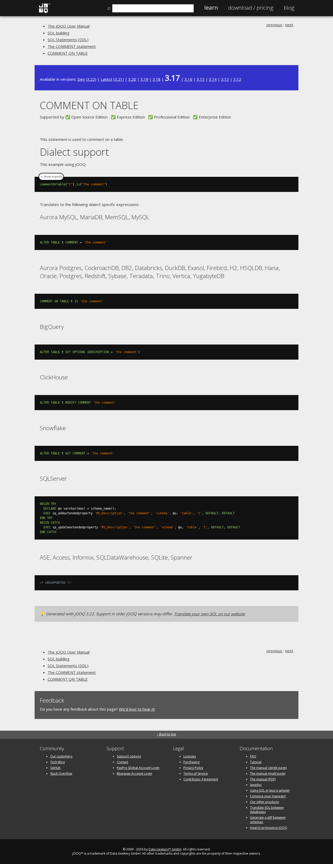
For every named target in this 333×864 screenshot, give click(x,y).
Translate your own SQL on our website (209, 613)
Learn (211, 7)
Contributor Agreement (200, 779)
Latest (106, 79)
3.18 (157, 79)
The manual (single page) (268, 768)
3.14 (213, 79)
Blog (289, 7)
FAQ (253, 756)
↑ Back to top (166, 734)
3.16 (188, 79)
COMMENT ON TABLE (68, 53)
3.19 (144, 79)
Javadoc (256, 784)
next (289, 24)
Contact (122, 762)
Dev (81, 79)
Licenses (189, 756)
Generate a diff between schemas (268, 819)
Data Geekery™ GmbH (165, 849)
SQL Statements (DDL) (68, 39)
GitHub (55, 768)
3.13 (225, 79)
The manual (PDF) (263, 779)
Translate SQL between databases (267, 809)
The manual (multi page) (267, 773)
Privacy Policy (193, 768)
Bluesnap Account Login (134, 773)
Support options (129, 756)
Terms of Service (195, 773)
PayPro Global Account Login (138, 768)
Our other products (264, 802)
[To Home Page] (44, 12)
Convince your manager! (268, 796)
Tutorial (255, 762)
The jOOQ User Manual (68, 26)
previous (274, 24)
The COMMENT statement (72, 46)
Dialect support (74, 152)
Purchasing (191, 762)
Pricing (250, 7)
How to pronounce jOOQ (268, 827)
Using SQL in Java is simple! (270, 790)
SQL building (58, 32)
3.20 (132, 79)
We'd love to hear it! (137, 709)
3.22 (91, 79)
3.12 (237, 79)
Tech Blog (57, 762)
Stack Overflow (61, 773)
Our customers (61, 756)
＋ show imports (51, 176)
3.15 (200, 79)
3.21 (119, 79)
